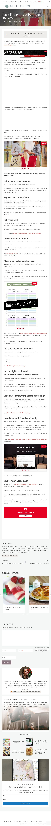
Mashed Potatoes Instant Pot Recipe (39, 562)
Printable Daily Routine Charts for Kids (18, 741)
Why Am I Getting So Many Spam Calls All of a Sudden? (41, 742)
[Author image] (2, 21)
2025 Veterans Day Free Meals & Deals (12, 562)
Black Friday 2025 (6, 12)
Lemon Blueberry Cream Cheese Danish (18, 751)
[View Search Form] (49, 2)
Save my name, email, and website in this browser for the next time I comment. (42, 649)
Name (4, 650)
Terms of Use (25, 821)
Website (4, 657)
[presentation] (14, 590)
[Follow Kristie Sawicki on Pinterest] (16, 556)
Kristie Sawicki (8, 21)
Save (45, 51)
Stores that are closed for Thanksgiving (18, 412)
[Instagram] (4, 821)
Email (21, 650)
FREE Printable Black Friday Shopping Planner (33, 333)
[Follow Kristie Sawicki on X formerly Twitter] (5, 556)
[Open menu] (48, 6)
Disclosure (32, 821)
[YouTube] (7, 821)
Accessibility (39, 821)
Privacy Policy (18, 821)
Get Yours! (40, 1)
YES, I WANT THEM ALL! (34, 55)
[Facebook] (2, 821)
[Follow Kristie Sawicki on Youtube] (11, 556)
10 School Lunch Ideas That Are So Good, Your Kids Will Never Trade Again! (41, 751)
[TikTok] (9, 821)
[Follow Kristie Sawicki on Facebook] (3, 556)
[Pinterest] (11, 821)
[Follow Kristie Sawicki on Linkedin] (13, 556)
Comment (5, 629)
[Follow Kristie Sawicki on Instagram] (8, 556)
